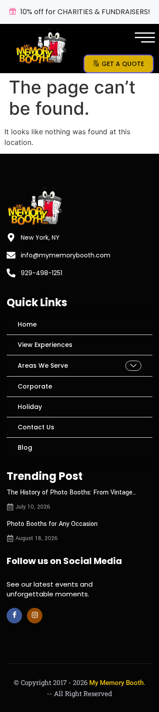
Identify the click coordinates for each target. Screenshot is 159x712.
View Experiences (45, 344)
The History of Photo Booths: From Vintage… (71, 492)
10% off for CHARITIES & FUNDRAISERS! (85, 12)
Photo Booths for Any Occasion (52, 524)
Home (27, 324)
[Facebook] (14, 615)
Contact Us (36, 427)
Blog (25, 447)
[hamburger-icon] (143, 39)
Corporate (35, 386)
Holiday (30, 406)
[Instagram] (34, 615)
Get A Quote (123, 63)
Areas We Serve (43, 365)
